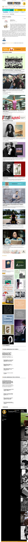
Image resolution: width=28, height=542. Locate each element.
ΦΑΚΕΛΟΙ (5, 407)
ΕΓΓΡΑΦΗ (4, 273)
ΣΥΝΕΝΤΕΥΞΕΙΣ (20, 6)
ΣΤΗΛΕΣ (17, 6)
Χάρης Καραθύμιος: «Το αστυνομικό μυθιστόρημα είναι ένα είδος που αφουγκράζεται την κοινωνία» (8, 360)
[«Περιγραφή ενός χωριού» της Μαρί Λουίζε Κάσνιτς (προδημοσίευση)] (14, 149)
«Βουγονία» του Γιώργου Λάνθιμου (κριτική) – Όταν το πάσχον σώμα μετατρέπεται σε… (8, 394)
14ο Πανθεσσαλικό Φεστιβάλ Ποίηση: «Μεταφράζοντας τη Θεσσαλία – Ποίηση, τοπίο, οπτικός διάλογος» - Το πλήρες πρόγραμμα (14, 70)
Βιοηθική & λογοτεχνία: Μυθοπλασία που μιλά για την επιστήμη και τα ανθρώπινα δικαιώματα (13, 245)
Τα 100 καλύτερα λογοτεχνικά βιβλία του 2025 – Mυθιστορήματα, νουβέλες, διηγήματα (9, 390)
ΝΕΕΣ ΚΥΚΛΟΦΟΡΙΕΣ (10, 6)
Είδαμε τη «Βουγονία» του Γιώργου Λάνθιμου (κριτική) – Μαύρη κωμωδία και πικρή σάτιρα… (8, 398)
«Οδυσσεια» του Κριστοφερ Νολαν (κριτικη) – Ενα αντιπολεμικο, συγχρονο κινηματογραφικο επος (6, 353)
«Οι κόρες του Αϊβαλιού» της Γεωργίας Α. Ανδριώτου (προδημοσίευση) (14, 137)
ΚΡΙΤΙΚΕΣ (14, 6)
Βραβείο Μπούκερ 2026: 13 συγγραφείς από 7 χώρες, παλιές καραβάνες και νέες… (8, 365)
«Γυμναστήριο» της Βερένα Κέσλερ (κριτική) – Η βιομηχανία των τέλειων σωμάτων (13, 111)
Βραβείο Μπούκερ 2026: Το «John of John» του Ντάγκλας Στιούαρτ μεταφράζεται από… (9, 369)
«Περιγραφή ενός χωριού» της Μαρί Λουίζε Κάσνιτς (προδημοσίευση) (14, 157)
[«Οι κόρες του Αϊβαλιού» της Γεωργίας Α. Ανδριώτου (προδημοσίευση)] (14, 129)
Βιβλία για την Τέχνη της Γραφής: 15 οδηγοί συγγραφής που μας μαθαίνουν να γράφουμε (13, 225)
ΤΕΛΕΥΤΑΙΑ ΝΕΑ (6, 6)
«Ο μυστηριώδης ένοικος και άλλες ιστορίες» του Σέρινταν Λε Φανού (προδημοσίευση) (14, 177)
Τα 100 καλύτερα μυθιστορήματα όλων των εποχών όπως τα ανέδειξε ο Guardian (9, 403)
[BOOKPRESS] (14, 3)
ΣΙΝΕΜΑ (3, 351)
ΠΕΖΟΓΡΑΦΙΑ (12, 14)
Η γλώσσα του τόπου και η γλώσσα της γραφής (8, 373)
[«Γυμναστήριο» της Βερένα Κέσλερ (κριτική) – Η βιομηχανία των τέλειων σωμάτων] (14, 102)
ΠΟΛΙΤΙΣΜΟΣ (23, 6)
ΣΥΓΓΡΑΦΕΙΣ (6, 345)
